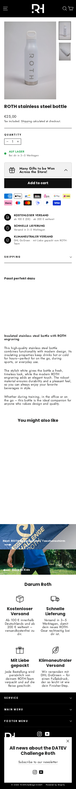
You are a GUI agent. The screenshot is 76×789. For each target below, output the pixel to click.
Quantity (13, 135)
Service (11, 698)
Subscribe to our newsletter (38, 762)
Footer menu (16, 721)
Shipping (26, 121)
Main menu (13, 709)
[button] (65, 31)
